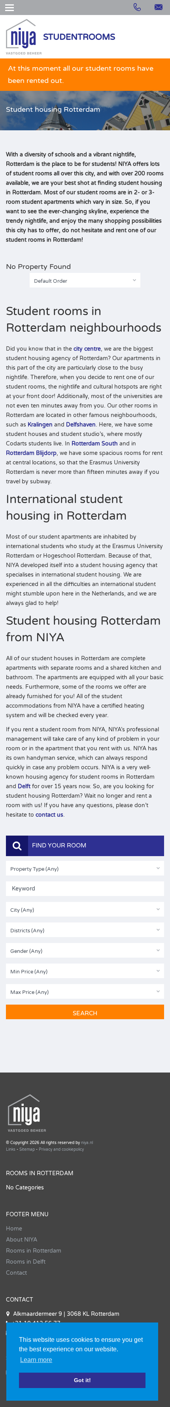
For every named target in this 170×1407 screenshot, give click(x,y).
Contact (16, 1273)
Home (14, 1228)
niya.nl (87, 1142)
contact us (49, 815)
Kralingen (40, 424)
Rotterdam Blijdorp (31, 453)
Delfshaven (81, 424)
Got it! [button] (82, 1380)
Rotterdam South (95, 443)
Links (10, 1149)
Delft (24, 786)
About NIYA (21, 1239)
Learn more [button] (36, 1359)
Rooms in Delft (25, 1262)
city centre (87, 349)
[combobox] (85, 280)
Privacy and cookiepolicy (61, 1149)
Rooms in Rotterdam (33, 1250)
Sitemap (27, 1149)
